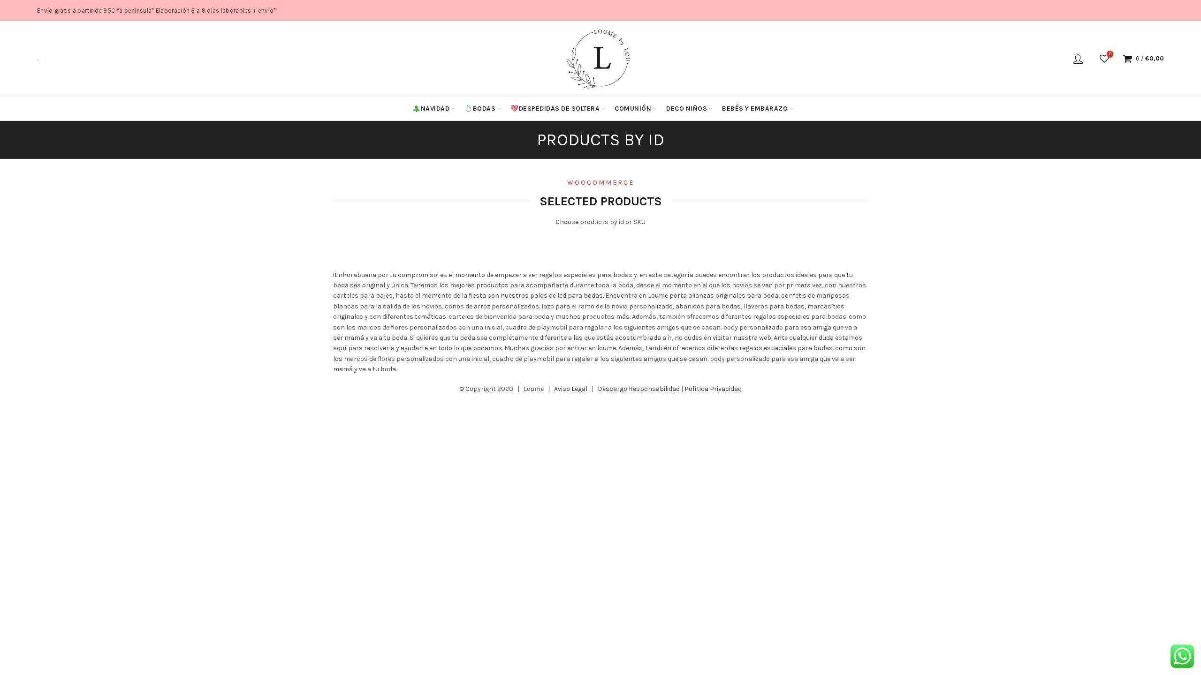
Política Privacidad (713, 389)
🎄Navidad (430, 108)
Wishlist (1110, 54)
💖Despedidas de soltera (555, 108)
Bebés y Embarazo (755, 108)
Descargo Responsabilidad (639, 389)
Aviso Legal (570, 389)
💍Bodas (479, 108)
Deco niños (686, 108)
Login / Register (1078, 59)
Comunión (633, 108)
